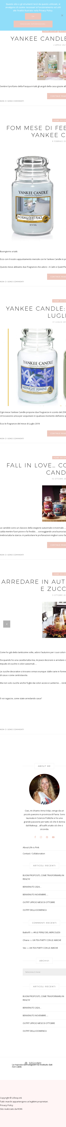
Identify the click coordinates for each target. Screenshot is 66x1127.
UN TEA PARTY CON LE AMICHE (47, 940)
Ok (33, 16)
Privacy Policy (6, 1105)
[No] (62, 15)
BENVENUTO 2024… (32, 886)
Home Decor (50, 31)
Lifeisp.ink (17, 1097)
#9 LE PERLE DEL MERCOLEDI (46, 932)
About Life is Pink (31, 847)
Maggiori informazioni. (33, 24)
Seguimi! (35, 1063)
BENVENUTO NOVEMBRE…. (35, 894)
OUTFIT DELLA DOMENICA (35, 910)
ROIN (19, 1108)
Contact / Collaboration (34, 854)
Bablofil (26, 932)
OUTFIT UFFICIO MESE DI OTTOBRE (39, 902)
